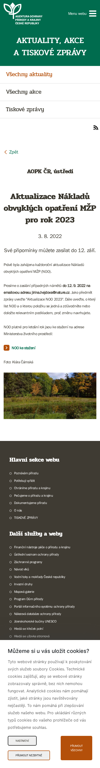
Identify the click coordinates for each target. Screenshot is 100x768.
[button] (82, 13)
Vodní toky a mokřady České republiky (39, 577)
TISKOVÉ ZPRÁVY (26, 518)
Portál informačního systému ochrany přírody (44, 606)
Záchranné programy (28, 562)
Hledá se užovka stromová (31, 636)
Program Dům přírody (28, 599)
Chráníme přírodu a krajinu (32, 488)
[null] (11, 151)
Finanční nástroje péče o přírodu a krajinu (42, 547)
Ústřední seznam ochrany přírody (36, 554)
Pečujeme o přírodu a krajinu (33, 495)
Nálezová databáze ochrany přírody (37, 614)
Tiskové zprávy (25, 109)
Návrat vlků (21, 569)
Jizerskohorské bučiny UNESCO (35, 621)
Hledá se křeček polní (28, 629)
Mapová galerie (24, 592)
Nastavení (22, 740)
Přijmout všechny (76, 748)
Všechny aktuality (29, 74)
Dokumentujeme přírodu (30, 503)
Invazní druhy (23, 584)
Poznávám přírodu (26, 473)
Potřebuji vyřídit (24, 481)
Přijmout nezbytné (29, 755)
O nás (18, 510)
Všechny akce (23, 92)
